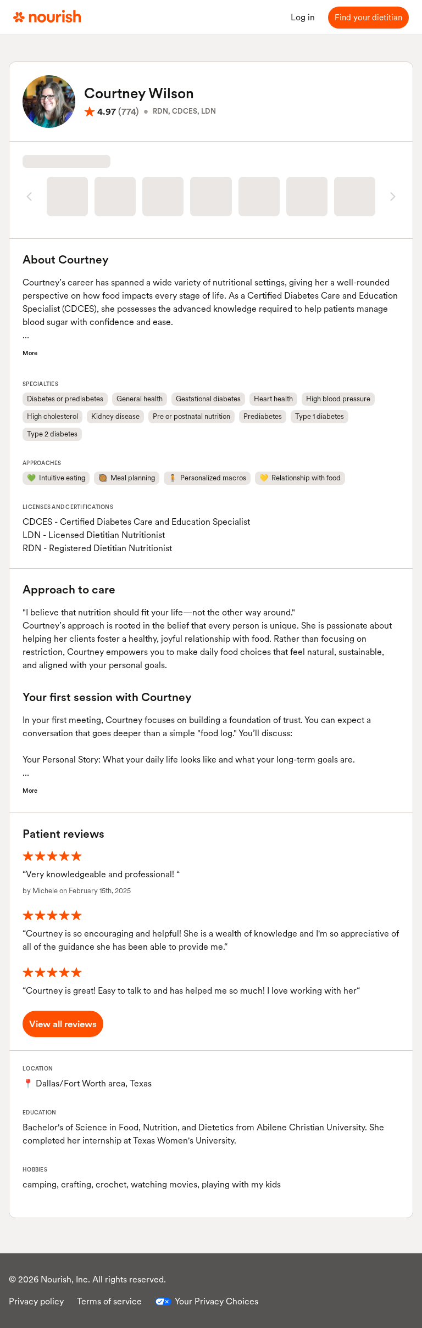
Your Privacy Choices (216, 1301)
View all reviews (63, 1023)
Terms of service (109, 1301)
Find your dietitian (368, 18)
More (30, 353)
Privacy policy (36, 1301)
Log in (303, 17)
